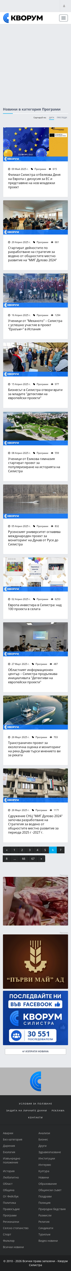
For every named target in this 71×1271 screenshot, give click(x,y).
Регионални (11, 1222)
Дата (51, 117)
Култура (43, 1171)
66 (23, 858)
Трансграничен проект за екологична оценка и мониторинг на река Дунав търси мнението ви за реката (34, 749)
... (15, 858)
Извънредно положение (11, 1160)
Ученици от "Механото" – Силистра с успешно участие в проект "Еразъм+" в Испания (35, 325)
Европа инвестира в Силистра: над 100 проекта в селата (35, 607)
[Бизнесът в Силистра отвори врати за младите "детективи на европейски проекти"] (35, 360)
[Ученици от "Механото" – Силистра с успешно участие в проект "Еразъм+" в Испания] (35, 291)
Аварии (8, 1133)
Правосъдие (11, 1209)
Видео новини (48, 1241)
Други (42, 1146)
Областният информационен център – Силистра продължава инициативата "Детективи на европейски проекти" (32, 676)
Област (8, 1184)
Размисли (44, 1215)
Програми (40, 168)
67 (33, 858)
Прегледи (62, 117)
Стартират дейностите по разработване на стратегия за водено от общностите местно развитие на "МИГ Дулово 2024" (32, 254)
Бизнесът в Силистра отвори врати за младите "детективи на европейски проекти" (35, 394)
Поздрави (45, 1196)
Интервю (44, 1165)
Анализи (44, 1133)
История (9, 1171)
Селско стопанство (15, 1228)
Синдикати (45, 1228)
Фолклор (9, 1241)
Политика (9, 1203)
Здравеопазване (49, 1152)
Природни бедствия (52, 1209)
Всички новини (13, 1247)
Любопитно (11, 1177)
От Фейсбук (11, 1196)
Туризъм (44, 1234)
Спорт (7, 1234)
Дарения (9, 1146)
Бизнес (43, 1139)
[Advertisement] (35, 61)
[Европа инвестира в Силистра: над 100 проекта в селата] (35, 574)
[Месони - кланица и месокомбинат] (35, 924)
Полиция (44, 1203)
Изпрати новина (37, 1051)
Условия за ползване (35, 1103)
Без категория (12, 1139)
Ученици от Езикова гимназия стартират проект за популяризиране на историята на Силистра (34, 465)
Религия (44, 1222)
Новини (43, 1177)
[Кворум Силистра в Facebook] (35, 1018)
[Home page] (23, 18)
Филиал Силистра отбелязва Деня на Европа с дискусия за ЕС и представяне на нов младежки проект (34, 180)
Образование (47, 1184)
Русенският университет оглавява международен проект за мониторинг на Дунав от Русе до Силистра (34, 538)
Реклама (58, 1110)
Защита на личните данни (26, 1110)
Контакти (35, 1117)
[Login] (64, 6)
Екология (9, 1152)
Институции (46, 1158)
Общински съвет (50, 1190)
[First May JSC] (35, 961)
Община (8, 1190)
